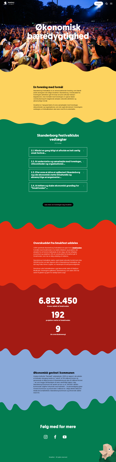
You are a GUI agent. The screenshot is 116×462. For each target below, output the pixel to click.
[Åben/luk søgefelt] (106, 3)
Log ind (98, 4)
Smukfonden (77, 248)
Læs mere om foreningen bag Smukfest (58, 205)
